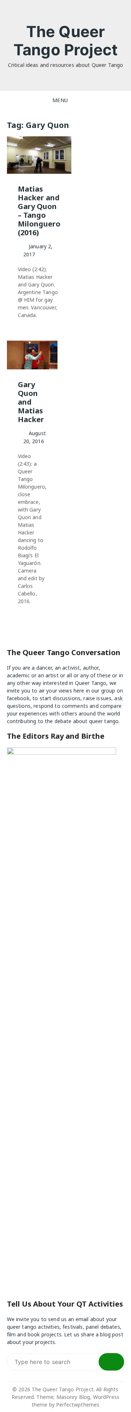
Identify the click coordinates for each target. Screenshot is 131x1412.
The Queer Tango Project (65, 40)
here (79, 690)
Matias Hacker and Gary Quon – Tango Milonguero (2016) (39, 210)
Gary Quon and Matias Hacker (31, 402)
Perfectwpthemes (77, 1404)
